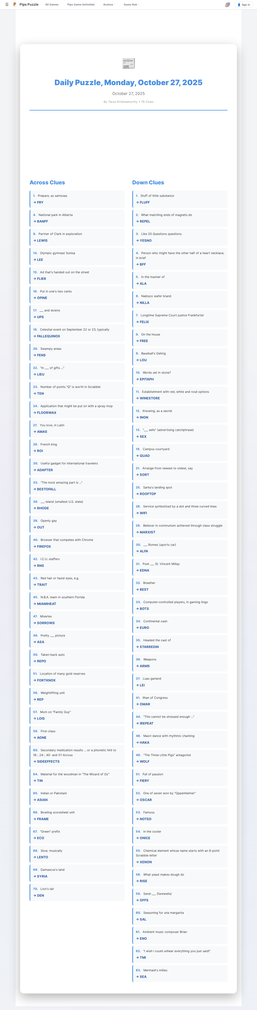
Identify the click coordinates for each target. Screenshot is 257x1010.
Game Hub (132, 4)
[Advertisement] (128, 144)
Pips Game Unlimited (80, 4)
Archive (109, 4)
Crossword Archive (57, 22)
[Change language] (227, 5)
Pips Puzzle (31, 22)
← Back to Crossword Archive (46, 35)
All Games (52, 4)
